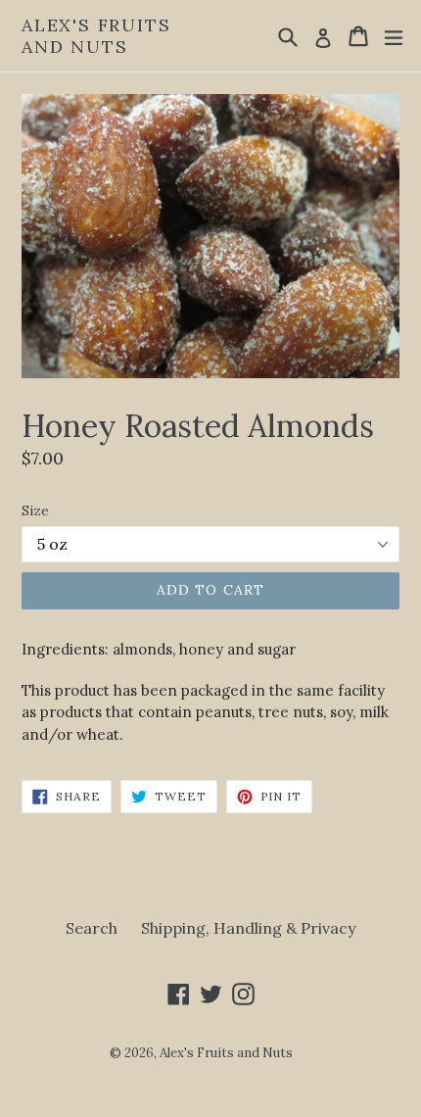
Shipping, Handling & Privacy (248, 928)
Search (91, 928)
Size (35, 510)
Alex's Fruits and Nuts (96, 36)
